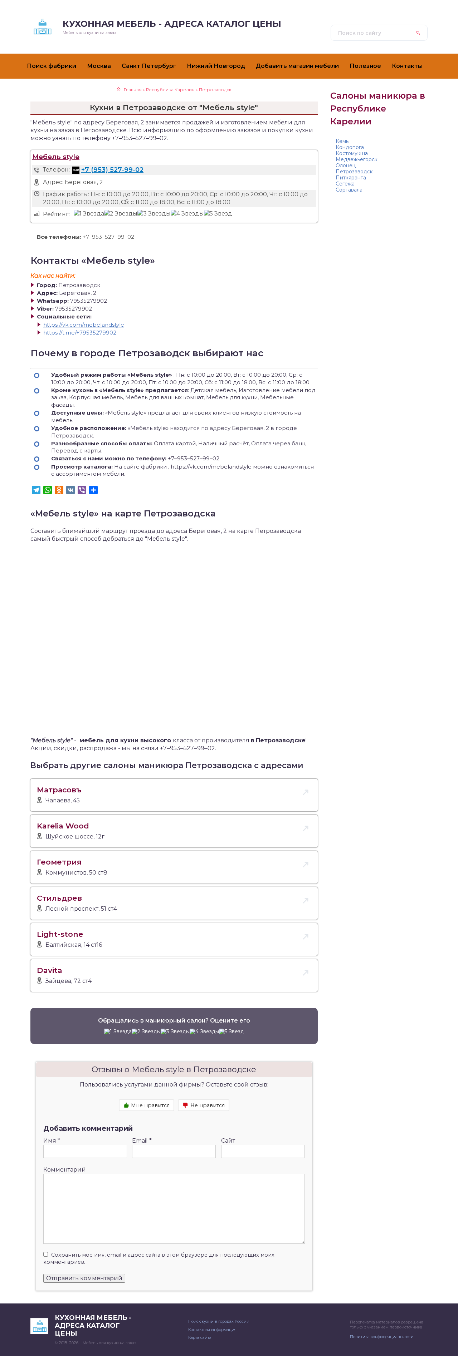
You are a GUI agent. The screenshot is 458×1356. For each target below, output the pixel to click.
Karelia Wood (63, 825)
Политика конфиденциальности (382, 1336)
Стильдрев (59, 898)
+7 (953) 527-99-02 (112, 170)
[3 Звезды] (154, 214)
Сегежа (345, 183)
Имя (51, 1140)
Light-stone (60, 934)
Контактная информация (212, 1329)
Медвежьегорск (356, 159)
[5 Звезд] (218, 214)
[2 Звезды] (120, 214)
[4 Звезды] (187, 214)
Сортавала (349, 190)
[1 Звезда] (89, 214)
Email (142, 1140)
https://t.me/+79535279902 (79, 332)
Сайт (228, 1140)
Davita (49, 970)
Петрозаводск (354, 171)
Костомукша (352, 153)
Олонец (346, 165)
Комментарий (64, 1169)
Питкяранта (351, 177)
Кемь (342, 141)
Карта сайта (199, 1337)
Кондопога (350, 147)
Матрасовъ (59, 789)
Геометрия (59, 861)
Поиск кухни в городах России (218, 1321)
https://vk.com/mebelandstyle (83, 324)
